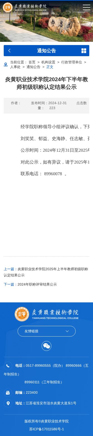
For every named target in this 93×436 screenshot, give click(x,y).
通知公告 (33, 67)
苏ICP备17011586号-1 (46, 429)
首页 (32, 62)
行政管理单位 (71, 62)
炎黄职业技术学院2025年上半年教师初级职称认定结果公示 (46, 272)
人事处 (15, 67)
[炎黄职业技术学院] (24, 7)
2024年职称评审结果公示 (30, 284)
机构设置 (48, 62)
